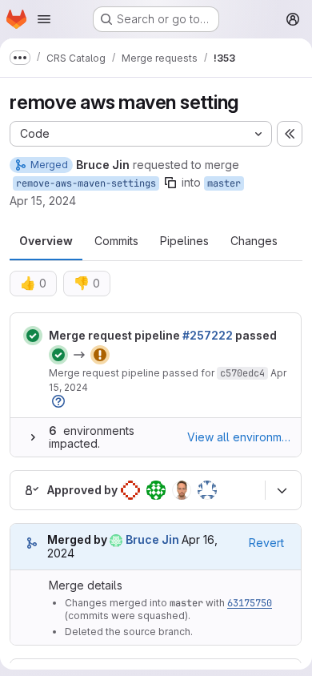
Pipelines (184, 240)
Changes (254, 240)
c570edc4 (242, 373)
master (224, 183)
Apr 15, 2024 (43, 200)
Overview (46, 240)
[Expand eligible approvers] (281, 490)
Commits (116, 240)
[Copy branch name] (170, 182)
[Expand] (32, 437)
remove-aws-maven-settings (86, 183)
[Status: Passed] (32, 335)
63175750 (249, 603)
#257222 (207, 335)
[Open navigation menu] (44, 19)
